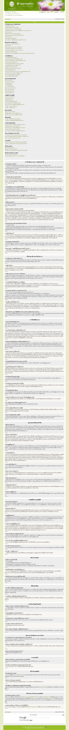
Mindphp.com (24, 697)
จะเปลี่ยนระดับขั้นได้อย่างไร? (11, 51)
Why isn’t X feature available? (11, 149)
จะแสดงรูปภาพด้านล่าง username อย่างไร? (14, 50)
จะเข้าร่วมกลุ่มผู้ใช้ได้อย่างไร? (11, 101)
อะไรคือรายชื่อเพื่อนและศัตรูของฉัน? (13, 118)
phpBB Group (19, 674)
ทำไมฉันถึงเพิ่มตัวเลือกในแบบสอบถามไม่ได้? (14, 63)
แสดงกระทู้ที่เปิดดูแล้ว (19, 15)
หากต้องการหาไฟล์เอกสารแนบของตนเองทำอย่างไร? (16, 143)
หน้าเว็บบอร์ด (7, 19)
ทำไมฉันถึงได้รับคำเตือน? (10, 69)
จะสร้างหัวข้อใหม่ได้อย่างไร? (11, 57)
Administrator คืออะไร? (10, 96)
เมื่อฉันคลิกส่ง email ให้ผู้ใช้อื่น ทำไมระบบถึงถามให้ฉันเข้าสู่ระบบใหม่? (19, 53)
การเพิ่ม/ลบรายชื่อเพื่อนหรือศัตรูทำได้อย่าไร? (14, 120)
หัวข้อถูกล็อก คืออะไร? (10, 91)
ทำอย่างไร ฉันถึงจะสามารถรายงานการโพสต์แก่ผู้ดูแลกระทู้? (17, 71)
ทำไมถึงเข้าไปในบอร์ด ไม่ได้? (11, 66)
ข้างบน (6, 174)
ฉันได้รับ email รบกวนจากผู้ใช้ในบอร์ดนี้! (13, 114)
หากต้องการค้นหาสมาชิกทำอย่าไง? (12, 129)
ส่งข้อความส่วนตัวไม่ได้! (10, 111)
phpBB (28, 727)
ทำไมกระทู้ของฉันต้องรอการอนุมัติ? (12, 74)
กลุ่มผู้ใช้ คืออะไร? (9, 99)
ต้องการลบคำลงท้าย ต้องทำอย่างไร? (12, 138)
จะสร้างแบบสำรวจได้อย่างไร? (11, 62)
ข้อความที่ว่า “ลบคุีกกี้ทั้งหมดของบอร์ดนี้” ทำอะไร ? (15, 39)
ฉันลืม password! (8, 32)
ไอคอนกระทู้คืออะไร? (9, 92)
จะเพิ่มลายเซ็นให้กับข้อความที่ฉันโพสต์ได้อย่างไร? (15, 60)
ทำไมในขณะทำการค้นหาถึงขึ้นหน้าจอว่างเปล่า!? (15, 127)
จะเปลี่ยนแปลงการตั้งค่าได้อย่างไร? (12, 44)
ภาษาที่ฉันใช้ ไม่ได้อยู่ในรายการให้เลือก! (13, 48)
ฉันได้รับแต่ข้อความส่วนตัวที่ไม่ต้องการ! (13, 113)
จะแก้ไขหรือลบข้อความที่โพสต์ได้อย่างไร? (14, 59)
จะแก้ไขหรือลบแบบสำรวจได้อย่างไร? (13, 65)
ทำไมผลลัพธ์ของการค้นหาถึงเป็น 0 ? (12, 126)
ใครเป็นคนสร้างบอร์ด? (10, 147)
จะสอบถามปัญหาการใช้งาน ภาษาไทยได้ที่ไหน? (15, 156)
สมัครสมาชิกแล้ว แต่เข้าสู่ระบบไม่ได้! (12, 33)
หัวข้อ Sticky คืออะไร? (9, 89)
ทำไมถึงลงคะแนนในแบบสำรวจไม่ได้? (13, 68)
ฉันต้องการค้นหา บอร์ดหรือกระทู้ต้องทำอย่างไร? (15, 124)
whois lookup (43, 687)
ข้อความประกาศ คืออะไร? (10, 88)
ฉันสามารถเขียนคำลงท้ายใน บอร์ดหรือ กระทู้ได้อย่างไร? (17, 136)
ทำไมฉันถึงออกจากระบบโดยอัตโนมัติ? (13, 29)
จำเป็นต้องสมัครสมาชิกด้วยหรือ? (12, 27)
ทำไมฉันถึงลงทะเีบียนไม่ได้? (11, 38)
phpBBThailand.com (35, 697)
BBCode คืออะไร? (9, 80)
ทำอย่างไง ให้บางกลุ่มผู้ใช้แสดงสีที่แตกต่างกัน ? (15, 104)
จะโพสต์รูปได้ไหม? (9, 84)
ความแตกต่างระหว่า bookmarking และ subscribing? (16, 134)
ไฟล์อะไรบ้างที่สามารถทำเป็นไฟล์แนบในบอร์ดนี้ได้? (16, 142)
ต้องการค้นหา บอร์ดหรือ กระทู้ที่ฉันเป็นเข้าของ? (15, 130)
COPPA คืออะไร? (8, 36)
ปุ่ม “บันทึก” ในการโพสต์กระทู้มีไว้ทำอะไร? (14, 73)
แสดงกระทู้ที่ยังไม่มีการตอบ (10, 15)
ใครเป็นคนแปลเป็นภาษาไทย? (11, 154)
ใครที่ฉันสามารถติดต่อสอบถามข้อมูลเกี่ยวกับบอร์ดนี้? (16, 150)
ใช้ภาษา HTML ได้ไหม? (10, 81)
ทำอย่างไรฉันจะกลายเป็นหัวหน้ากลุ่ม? (13, 103)
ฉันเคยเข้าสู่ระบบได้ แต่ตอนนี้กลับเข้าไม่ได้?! (14, 35)
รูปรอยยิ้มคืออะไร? (9, 83)
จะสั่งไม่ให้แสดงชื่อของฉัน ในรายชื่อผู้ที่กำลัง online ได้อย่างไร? (18, 30)
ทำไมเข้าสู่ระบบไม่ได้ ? (10, 25)
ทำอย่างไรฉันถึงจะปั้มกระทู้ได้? (11, 76)
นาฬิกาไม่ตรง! (8, 45)
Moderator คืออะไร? (9, 98)
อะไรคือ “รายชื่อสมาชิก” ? (10, 107)
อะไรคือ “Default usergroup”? (11, 106)
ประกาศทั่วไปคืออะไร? (10, 86)
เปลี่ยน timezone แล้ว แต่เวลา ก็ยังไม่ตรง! (13, 47)
